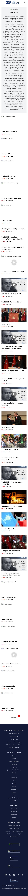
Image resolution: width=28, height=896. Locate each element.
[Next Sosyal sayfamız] (6, 875)
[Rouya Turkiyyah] (14, 866)
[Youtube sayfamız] (22, 875)
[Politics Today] (14, 859)
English (15, 880)
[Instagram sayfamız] (14, 875)
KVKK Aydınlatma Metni (8, 885)
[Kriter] (14, 844)
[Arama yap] (25, 2)
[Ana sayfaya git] (13, 2)
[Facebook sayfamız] (18, 875)
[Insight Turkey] (14, 851)
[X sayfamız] (10, 875)
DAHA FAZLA (15, 717)
